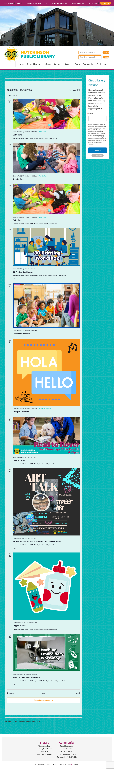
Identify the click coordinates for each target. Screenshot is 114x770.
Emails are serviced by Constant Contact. (97, 142)
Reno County (67, 749)
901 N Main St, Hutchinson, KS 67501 (35, 3)
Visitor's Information (67, 752)
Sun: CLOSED (93, 3)
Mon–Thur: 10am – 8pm (59, 3)
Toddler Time (18, 179)
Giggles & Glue (19, 625)
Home (21, 64)
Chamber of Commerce (67, 754)
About (107, 64)
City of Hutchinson (67, 746)
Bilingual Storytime (21, 411)
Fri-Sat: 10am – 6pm (78, 3)
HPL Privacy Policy (44, 764)
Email (90, 113)
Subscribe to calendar (42, 700)
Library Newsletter (45, 749)
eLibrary (48, 64)
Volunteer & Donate (44, 754)
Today (43, 693)
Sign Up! (97, 150)
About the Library (44, 746)
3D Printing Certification (23, 272)
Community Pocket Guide (67, 757)
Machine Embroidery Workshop (26, 677)
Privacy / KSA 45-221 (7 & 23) (62, 764)
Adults (77, 64)
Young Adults (88, 64)
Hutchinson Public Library (29, 74)
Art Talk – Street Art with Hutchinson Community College (37, 541)
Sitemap (75, 764)
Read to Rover (19, 460)
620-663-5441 (8, 3)
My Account (105, 3)
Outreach (44, 752)
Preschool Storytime (21, 333)
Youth (99, 64)
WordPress (45, 721)
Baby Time (17, 134)
